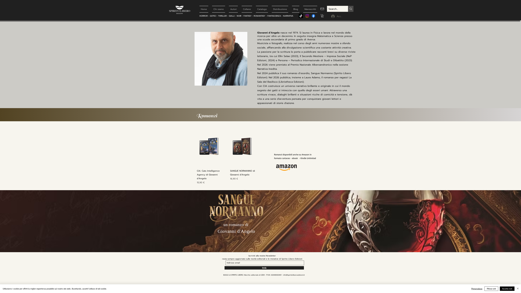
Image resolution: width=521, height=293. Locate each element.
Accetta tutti (507, 288)
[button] (322, 15)
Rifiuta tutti (491, 288)
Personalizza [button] (476, 288)
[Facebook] (313, 16)
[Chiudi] (517, 288)
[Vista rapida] (210, 146)
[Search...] (350, 9)
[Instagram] (307, 16)
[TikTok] (301, 16)
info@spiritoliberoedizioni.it (294, 275)
